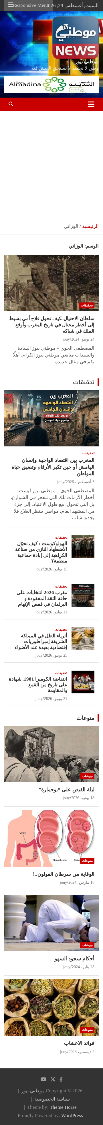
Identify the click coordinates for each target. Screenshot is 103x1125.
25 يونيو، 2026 (55, 655)
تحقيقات (87, 305)
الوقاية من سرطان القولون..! (63, 874)
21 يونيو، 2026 (55, 699)
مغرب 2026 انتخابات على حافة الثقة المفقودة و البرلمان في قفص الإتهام (42, 598)
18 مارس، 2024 (81, 882)
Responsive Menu (31, 5)
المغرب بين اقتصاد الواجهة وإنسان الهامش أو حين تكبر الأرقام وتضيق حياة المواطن (53, 466)
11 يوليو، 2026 (55, 612)
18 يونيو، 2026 (82, 798)
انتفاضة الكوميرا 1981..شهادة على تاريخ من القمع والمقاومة (38, 684)
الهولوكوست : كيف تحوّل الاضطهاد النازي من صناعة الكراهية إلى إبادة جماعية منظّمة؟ (41, 552)
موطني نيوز (87, 61)
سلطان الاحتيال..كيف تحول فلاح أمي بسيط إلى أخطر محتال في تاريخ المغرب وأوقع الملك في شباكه (51, 325)
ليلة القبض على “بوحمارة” (66, 789)
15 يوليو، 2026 (55, 569)
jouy (66, 339)
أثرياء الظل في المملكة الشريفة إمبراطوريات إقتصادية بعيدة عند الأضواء (41, 641)
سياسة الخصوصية (52, 1099)
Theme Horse (63, 1107)
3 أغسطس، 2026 (80, 482)
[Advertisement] (51, 165)
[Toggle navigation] (91, 104)
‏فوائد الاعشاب (79, 1043)
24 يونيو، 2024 (82, 339)
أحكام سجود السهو (74, 958)
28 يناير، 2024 (83, 967)
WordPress (72, 1115)
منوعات (85, 718)
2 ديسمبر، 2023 (81, 1052)
